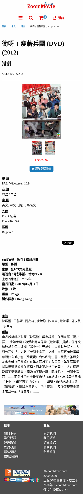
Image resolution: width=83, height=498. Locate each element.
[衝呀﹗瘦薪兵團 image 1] (37, 148)
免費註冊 (49, 452)
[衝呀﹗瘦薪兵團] (37, 147)
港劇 (23, 26)
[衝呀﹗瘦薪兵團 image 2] (50, 148)
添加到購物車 (42, 168)
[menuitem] (20, 17)
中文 (13, 26)
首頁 (4, 26)
